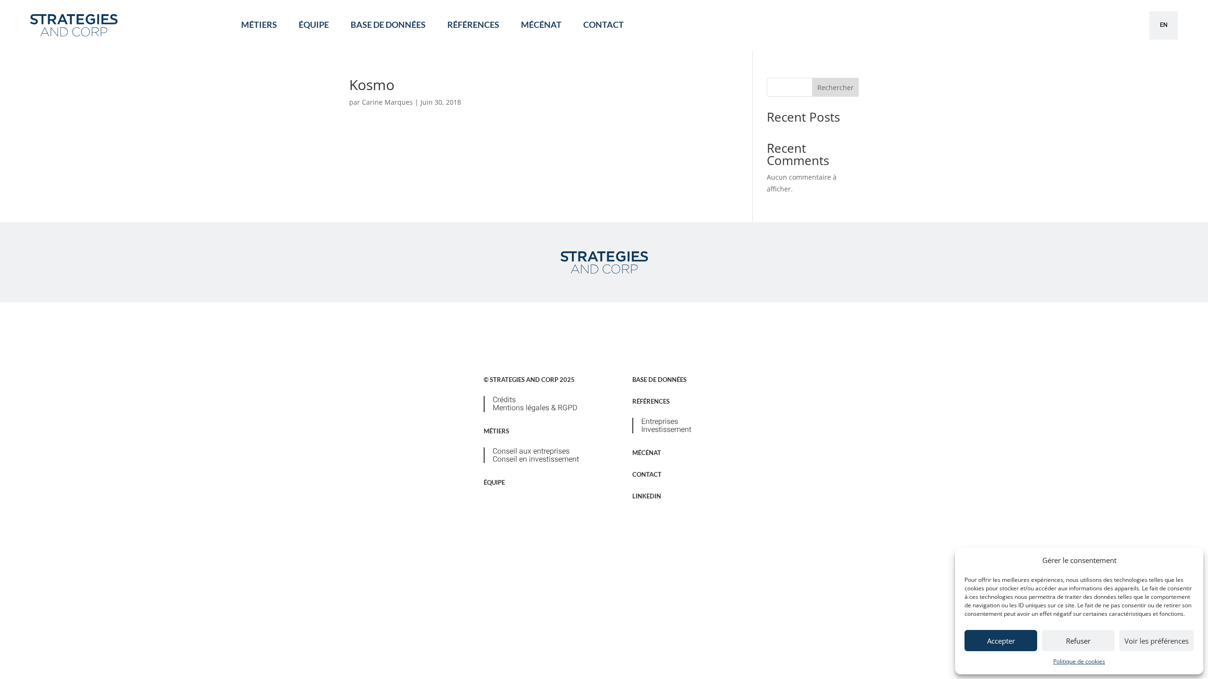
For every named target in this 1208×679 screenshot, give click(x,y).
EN (1163, 24)
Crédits (504, 400)
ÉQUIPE (314, 24)
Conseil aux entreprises (531, 451)
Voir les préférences (1156, 641)
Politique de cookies (1079, 661)
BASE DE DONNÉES (388, 24)
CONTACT (603, 24)
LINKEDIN (646, 496)
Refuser (1078, 641)
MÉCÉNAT (541, 24)
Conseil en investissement (536, 459)
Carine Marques (387, 102)
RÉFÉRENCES (473, 24)
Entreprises (659, 421)
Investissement (666, 429)
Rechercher (835, 87)
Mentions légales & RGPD (535, 408)
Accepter (1001, 641)
